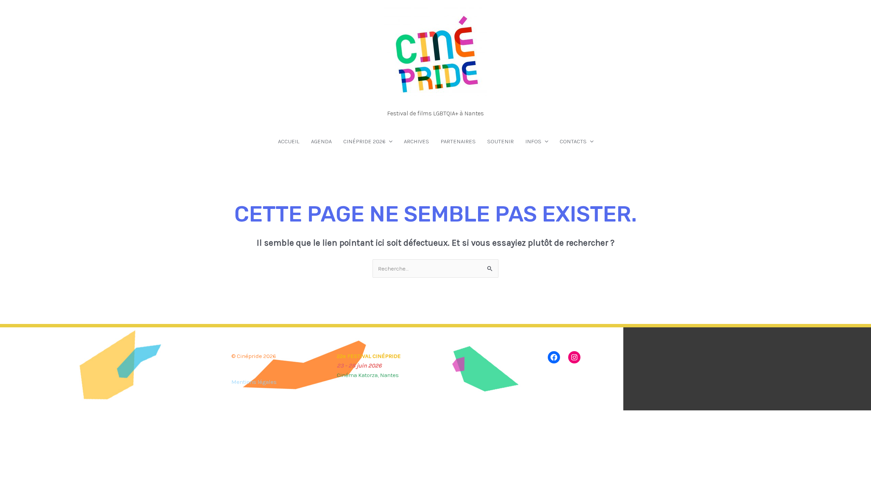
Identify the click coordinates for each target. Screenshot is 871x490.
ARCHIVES (416, 141)
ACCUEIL (288, 141)
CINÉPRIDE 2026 (364, 141)
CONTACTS (573, 141)
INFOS (533, 141)
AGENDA (321, 141)
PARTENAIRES (458, 141)
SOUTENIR (500, 141)
